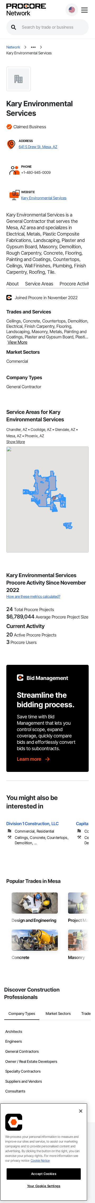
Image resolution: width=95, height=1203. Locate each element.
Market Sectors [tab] (58, 1013)
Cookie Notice (40, 1160)
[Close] (81, 1111)
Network (18, 13)
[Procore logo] (26, 6)
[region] (43, 1152)
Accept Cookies (43, 1174)
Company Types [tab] (21, 1013)
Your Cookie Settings (43, 1186)
